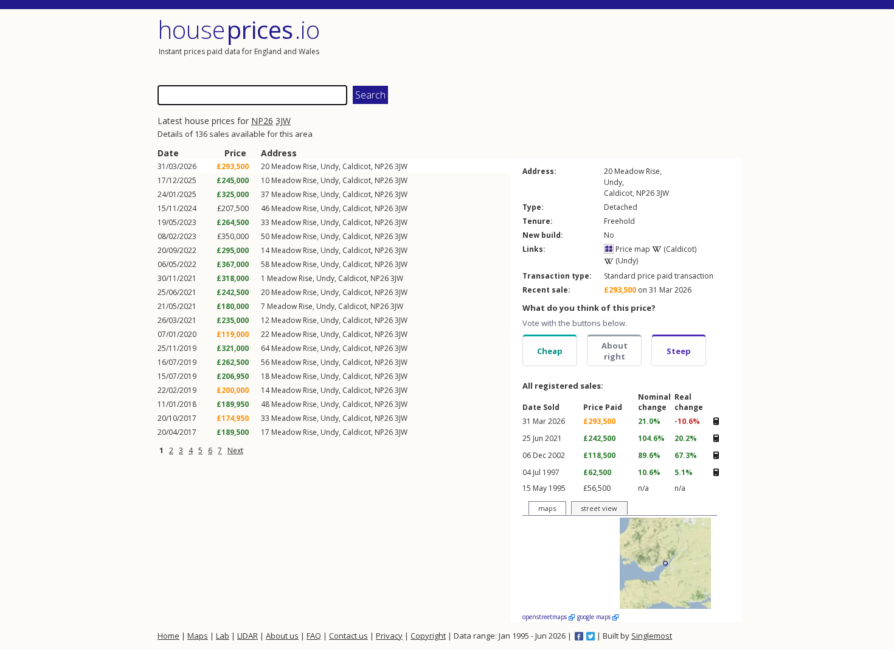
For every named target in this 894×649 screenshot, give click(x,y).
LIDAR (247, 635)
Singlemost (651, 635)
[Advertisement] (595, 45)
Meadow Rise (294, 166)
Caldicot (356, 166)
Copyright (428, 635)
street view (599, 508)
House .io (239, 29)
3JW (283, 121)
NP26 (262, 121)
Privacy (389, 635)
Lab (222, 635)
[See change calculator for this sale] (715, 421)
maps (547, 508)
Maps (197, 635)
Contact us (348, 635)
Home (168, 635)
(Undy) (626, 260)
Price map (632, 249)
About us (282, 635)
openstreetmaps (545, 617)
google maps (594, 617)
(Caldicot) (679, 249)
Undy (330, 166)
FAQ (314, 635)
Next (235, 450)
